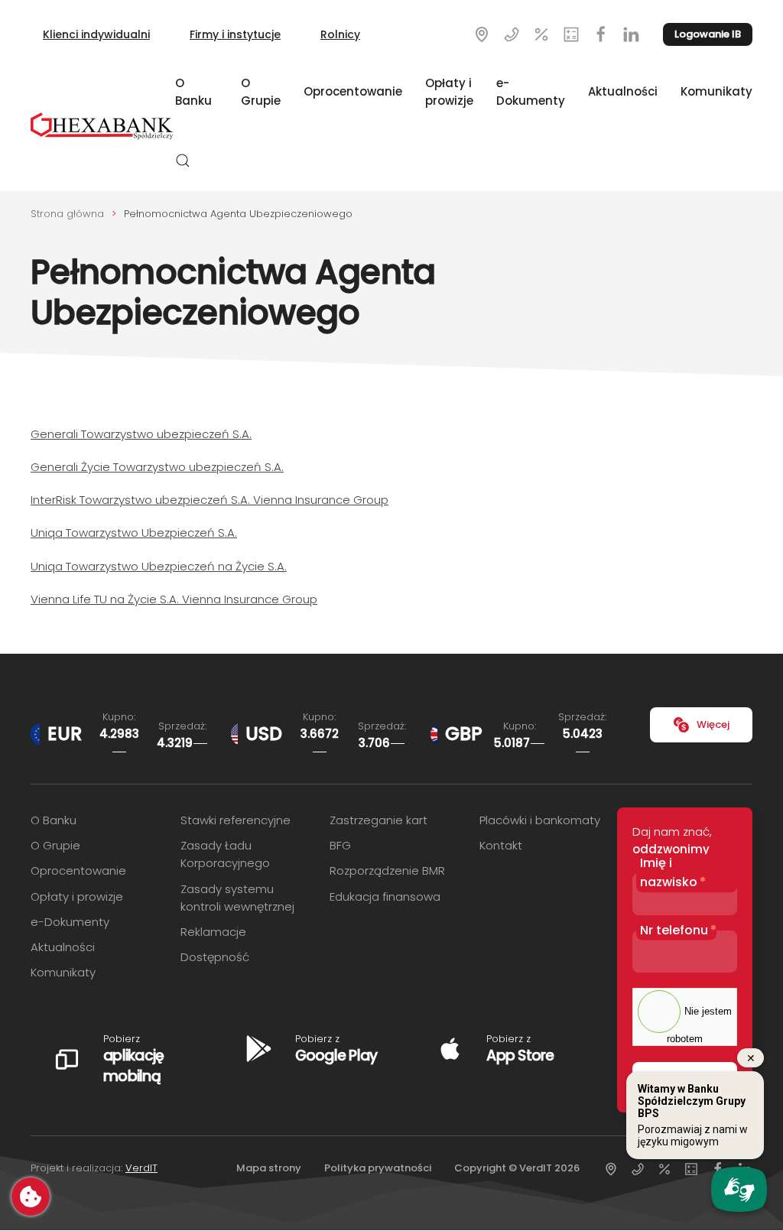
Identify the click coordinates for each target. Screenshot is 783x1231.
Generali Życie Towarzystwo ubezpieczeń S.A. (157, 467)
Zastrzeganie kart (378, 820)
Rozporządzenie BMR (387, 870)
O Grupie (261, 92)
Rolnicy (340, 34)
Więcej (713, 724)
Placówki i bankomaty (539, 820)
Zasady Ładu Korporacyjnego (225, 854)
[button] (182, 161)
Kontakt (500, 845)
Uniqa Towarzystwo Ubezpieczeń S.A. (134, 533)
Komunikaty (716, 91)
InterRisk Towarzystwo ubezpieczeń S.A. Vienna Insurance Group (209, 500)
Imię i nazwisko (673, 873)
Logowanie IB (707, 34)
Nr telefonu (678, 930)
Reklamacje (213, 932)
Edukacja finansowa (385, 896)
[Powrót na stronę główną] (103, 126)
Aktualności (623, 91)
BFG (340, 845)
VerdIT (141, 1168)
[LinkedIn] (631, 33)
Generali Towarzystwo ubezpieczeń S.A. (141, 434)
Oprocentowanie (353, 91)
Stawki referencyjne (235, 820)
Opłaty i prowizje (449, 92)
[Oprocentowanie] (541, 33)
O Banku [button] (193, 92)
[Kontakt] (511, 33)
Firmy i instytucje (235, 34)
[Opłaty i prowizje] (571, 33)
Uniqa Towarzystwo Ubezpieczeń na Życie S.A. (159, 566)
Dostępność (214, 957)
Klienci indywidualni (96, 34)
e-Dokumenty (530, 92)
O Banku (53, 820)
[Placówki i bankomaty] (482, 33)
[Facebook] (601, 33)
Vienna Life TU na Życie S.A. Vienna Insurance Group (174, 599)
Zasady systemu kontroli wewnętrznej (237, 897)
